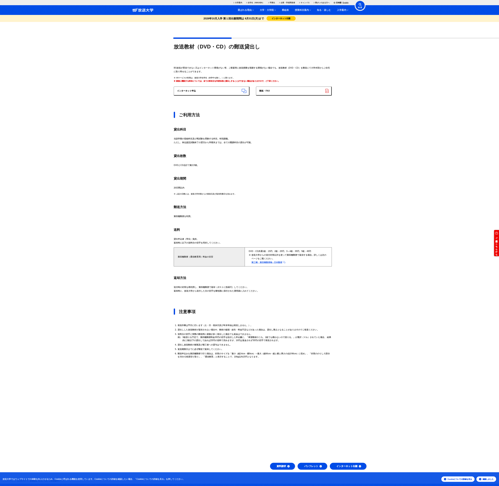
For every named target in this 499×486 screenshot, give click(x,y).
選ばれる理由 (245, 10)
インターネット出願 (346, 466)
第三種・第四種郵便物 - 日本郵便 (266, 262)
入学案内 (341, 10)
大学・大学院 (267, 10)
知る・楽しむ (324, 10)
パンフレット (311, 466)
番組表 (285, 10)
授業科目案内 (302, 10)
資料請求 (281, 466)
